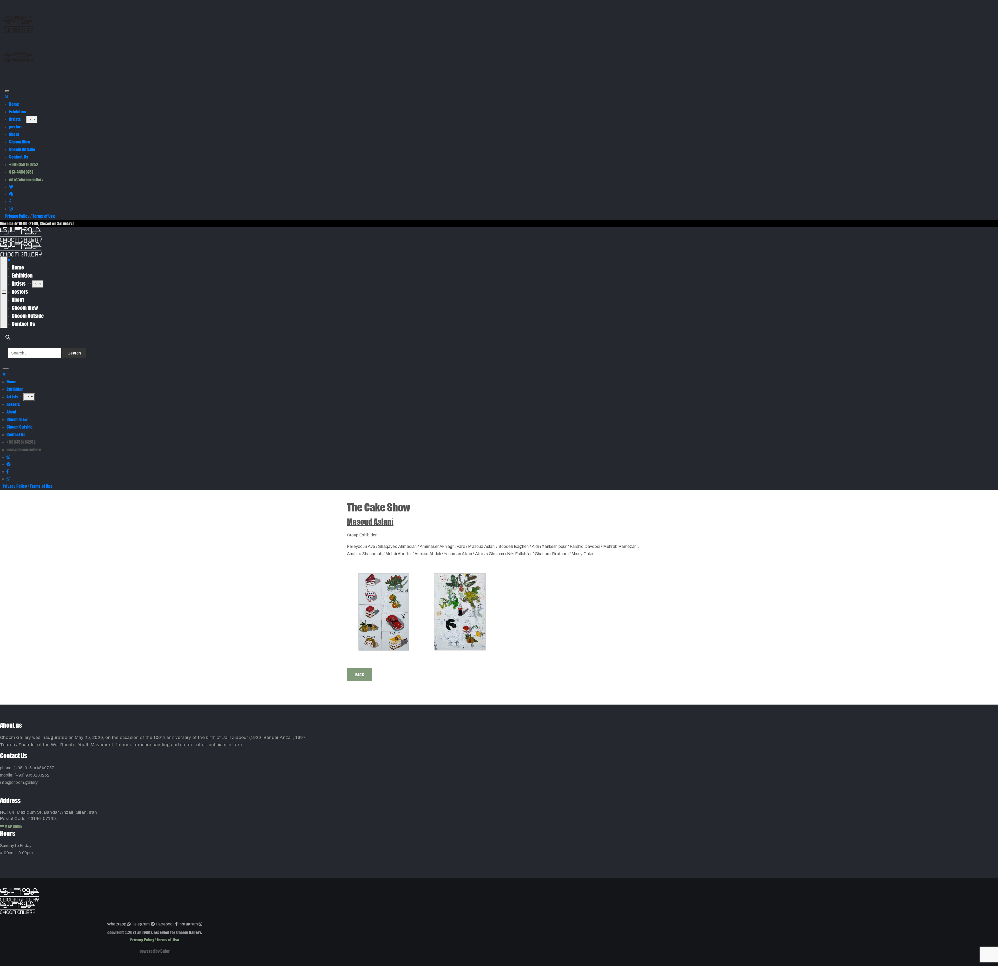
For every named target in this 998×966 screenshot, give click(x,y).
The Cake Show (378, 507)
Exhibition (17, 111)
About (14, 134)
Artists (15, 119)
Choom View (19, 141)
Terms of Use (43, 216)
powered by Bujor (155, 951)
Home (14, 104)
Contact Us (18, 156)
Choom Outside (22, 149)
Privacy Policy (17, 216)
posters (16, 126)
